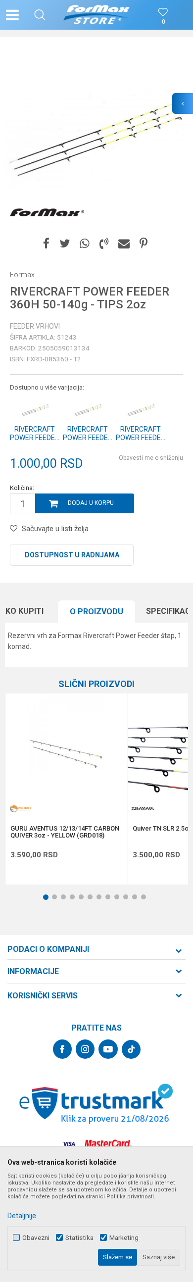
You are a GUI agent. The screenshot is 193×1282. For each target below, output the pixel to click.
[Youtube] (108, 1049)
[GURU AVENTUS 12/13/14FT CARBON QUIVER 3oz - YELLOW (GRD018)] (66, 754)
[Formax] (47, 212)
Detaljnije (21, 1216)
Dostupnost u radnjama (72, 555)
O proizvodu (96, 611)
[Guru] (20, 808)
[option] (96, 138)
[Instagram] (85, 1049)
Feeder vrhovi (35, 326)
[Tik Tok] (131, 1049)
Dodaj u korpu (91, 502)
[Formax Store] (96, 15)
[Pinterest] (143, 243)
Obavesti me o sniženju (151, 457)
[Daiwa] (142, 808)
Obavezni (35, 1237)
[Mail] (124, 243)
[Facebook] (46, 243)
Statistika (79, 1237)
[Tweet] (64, 243)
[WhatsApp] (85, 243)
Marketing (124, 1237)
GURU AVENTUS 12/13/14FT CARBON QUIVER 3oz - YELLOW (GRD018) (64, 832)
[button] (39, 15)
